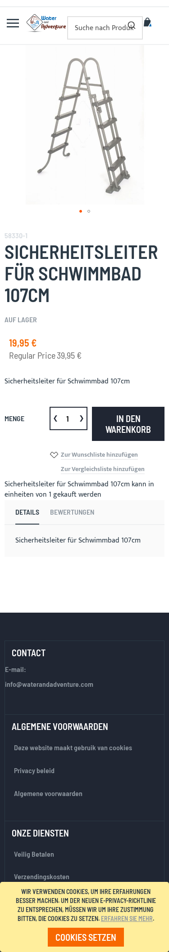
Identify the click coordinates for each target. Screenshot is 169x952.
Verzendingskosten (41, 876)
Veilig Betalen (34, 854)
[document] (86, 917)
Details (27, 511)
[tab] (27, 512)
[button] (81, 211)
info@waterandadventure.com (49, 684)
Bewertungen (72, 511)
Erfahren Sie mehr (127, 918)
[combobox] (105, 28)
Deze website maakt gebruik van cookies (73, 747)
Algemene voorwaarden (48, 793)
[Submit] (131, 23)
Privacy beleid (34, 770)
